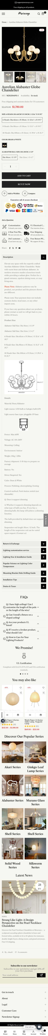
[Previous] (5, 49)
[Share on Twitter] (13, 248)
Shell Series (12, 834)
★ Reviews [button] (46, 520)
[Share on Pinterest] (16, 248)
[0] (43, 13)
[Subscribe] (41, 975)
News (4, 917)
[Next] (42, 49)
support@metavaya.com (25, 2)
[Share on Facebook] (10, 248)
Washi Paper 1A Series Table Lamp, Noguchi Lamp (34, 722)
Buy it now (24, 184)
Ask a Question (7, 220)
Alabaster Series (12, 800)
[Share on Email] (19, 248)
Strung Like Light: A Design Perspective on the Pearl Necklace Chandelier (21, 923)
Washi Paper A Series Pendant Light (10, 721)
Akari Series (13, 767)
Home (4, 22)
